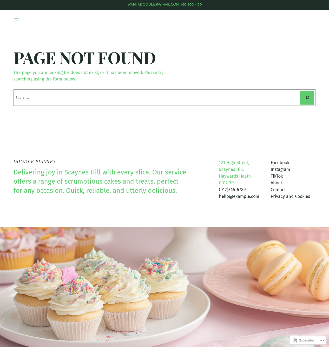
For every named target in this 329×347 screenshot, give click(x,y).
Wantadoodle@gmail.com (153, 5)
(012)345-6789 (232, 189)
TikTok (277, 176)
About (276, 183)
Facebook (280, 162)
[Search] (307, 98)
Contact (278, 189)
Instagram (280, 169)
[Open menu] (16, 19)
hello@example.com (239, 196)
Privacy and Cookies (290, 196)
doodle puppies (34, 161)
